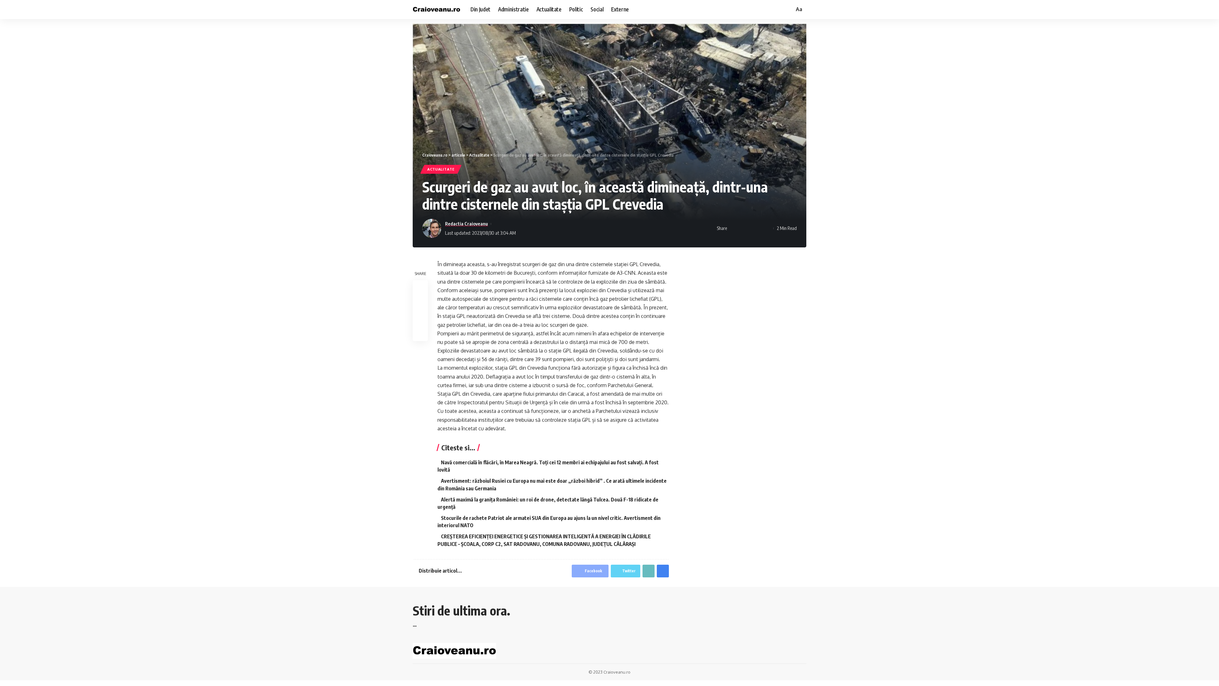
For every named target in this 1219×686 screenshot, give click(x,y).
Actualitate (441, 169)
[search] (788, 9)
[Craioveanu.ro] (436, 9)
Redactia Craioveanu (466, 223)
